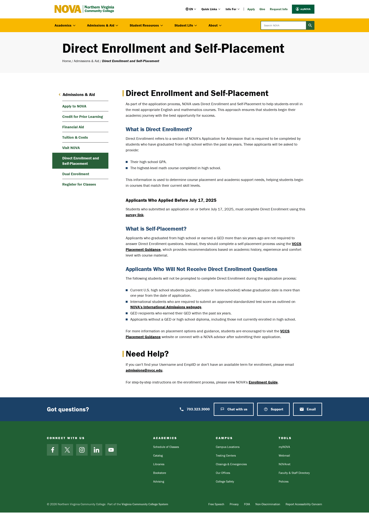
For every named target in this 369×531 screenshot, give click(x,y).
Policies (283, 481)
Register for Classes (79, 184)
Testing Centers (226, 455)
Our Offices (223, 473)
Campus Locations (227, 447)
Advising (158, 481)
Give (262, 9)
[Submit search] (310, 25)
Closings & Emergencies (231, 464)
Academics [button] (63, 25)
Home (66, 61)
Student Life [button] (184, 25)
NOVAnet (284, 464)
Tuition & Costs (75, 137)
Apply (251, 9)
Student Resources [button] (144, 25)
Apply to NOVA (74, 106)
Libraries (158, 464)
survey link (135, 214)
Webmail (284, 455)
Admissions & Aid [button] (100, 25)
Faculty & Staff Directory (294, 473)
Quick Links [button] (209, 9)
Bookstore (159, 473)
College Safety (225, 481)
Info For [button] (231, 9)
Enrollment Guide (263, 382)
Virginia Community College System (145, 504)
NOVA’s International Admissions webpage (165, 306)
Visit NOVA (71, 147)
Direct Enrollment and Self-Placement (80, 161)
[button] (191, 9)
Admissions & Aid (86, 61)
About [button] (213, 25)
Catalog (158, 455)
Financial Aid (73, 126)
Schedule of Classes (166, 447)
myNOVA (305, 9)
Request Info (279, 9)
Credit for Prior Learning (82, 116)
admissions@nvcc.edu (144, 370)
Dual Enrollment (75, 173)
